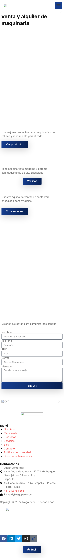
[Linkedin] (11, 538)
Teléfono (6, 341)
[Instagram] (26, 538)
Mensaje (6, 366)
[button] (58, 5)
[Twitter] (18, 538)
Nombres (7, 332)
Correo (5, 358)
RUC (4, 349)
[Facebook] (3, 538)
